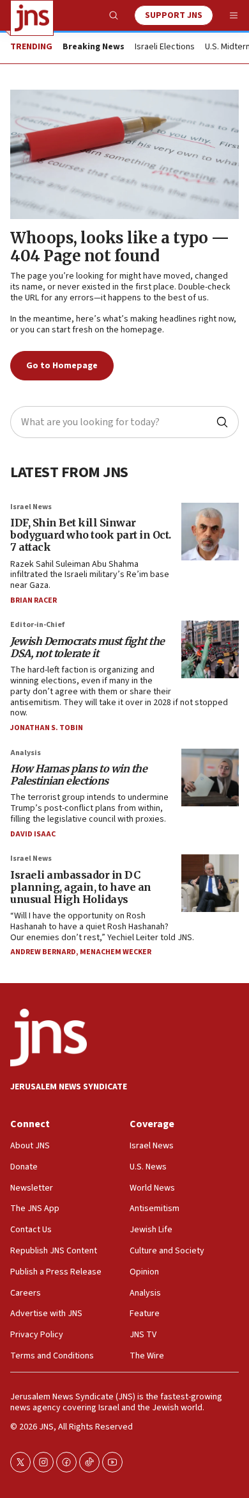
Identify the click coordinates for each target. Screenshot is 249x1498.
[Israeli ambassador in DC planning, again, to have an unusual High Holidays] (210, 883)
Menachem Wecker (115, 952)
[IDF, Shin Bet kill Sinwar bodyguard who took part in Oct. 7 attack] (210, 531)
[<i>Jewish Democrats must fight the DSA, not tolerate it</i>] (210, 649)
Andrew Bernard (43, 952)
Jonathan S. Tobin (46, 727)
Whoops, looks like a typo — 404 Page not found (119, 247)
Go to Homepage (62, 365)
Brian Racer (33, 600)
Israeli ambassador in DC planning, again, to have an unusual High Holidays (80, 887)
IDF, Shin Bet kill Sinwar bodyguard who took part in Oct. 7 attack (90, 534)
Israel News (31, 506)
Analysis (25, 752)
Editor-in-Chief (37, 624)
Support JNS (173, 15)
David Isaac (33, 834)
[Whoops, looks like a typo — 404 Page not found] (124, 154)
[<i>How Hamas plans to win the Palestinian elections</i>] (210, 777)
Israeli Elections (165, 47)
